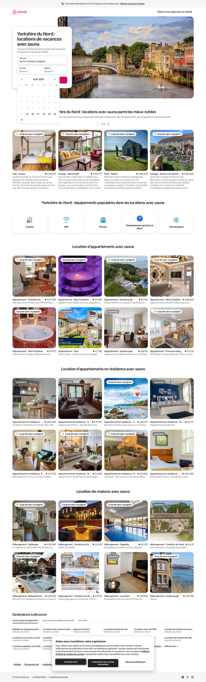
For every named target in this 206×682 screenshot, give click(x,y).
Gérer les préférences (135, 662)
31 (22, 120)
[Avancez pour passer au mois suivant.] (54, 79)
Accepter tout (70, 662)
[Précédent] (98, 124)
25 (27, 114)
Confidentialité (39, 677)
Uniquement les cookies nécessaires (103, 663)
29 (49, 114)
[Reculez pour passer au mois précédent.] (22, 79)
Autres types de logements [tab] (25, 620)
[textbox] (29, 71)
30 (55, 114)
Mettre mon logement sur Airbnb (174, 11)
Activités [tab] (82, 620)
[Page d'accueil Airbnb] (19, 11)
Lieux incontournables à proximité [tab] (58, 620)
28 (44, 114)
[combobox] (42, 61)
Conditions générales (58, 677)
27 (38, 114)
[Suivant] (108, 124)
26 (33, 114)
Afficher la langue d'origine (132, 3)
